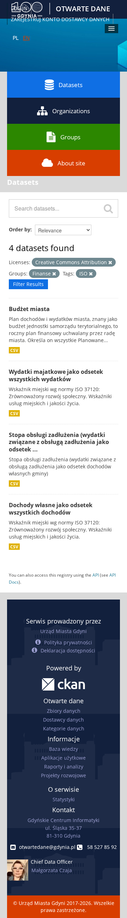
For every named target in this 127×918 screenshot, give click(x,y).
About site (71, 163)
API (95, 575)
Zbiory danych (63, 710)
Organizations (71, 111)
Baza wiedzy (63, 749)
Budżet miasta (29, 309)
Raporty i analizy (63, 766)
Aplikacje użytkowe (63, 757)
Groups (70, 137)
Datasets (71, 85)
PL (16, 37)
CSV (14, 350)
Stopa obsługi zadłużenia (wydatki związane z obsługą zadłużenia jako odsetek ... (59, 442)
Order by (19, 229)
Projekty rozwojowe (63, 775)
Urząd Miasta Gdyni (63, 631)
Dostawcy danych (63, 719)
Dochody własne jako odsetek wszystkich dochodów (50, 508)
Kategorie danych (63, 728)
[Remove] (110, 262)
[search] (108, 208)
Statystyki (64, 799)
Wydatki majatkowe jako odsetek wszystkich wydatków (56, 375)
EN (26, 37)
